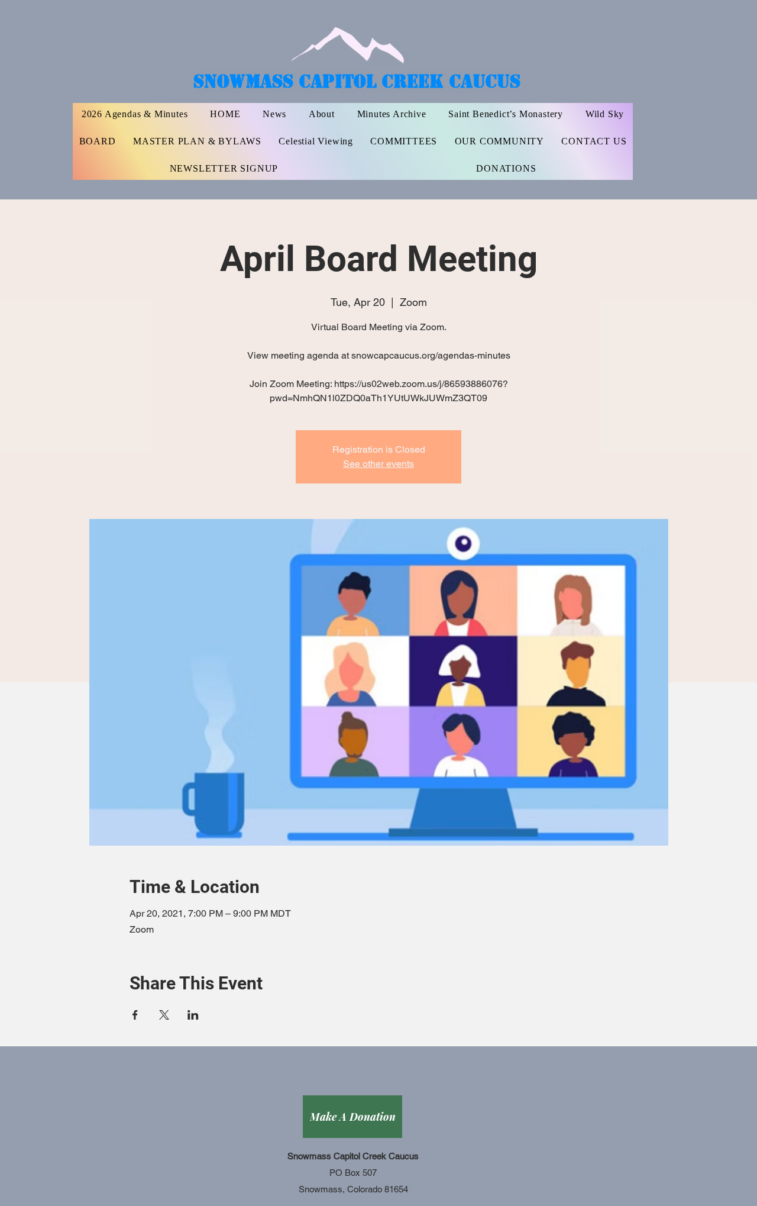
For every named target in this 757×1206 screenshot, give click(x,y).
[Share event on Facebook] (135, 1015)
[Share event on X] (164, 1015)
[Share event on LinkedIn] (193, 1015)
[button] (404, 141)
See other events (378, 463)
